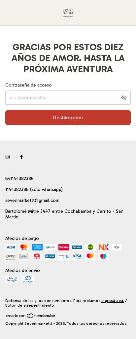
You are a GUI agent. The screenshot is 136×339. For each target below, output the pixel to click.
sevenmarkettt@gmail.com (32, 200)
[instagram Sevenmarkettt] (7, 157)
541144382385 (19, 178)
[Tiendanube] (30, 317)
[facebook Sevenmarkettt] (21, 157)
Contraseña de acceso (28, 85)
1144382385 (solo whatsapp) (34, 189)
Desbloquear (68, 117)
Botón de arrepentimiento (29, 305)
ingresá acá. (112, 300)
